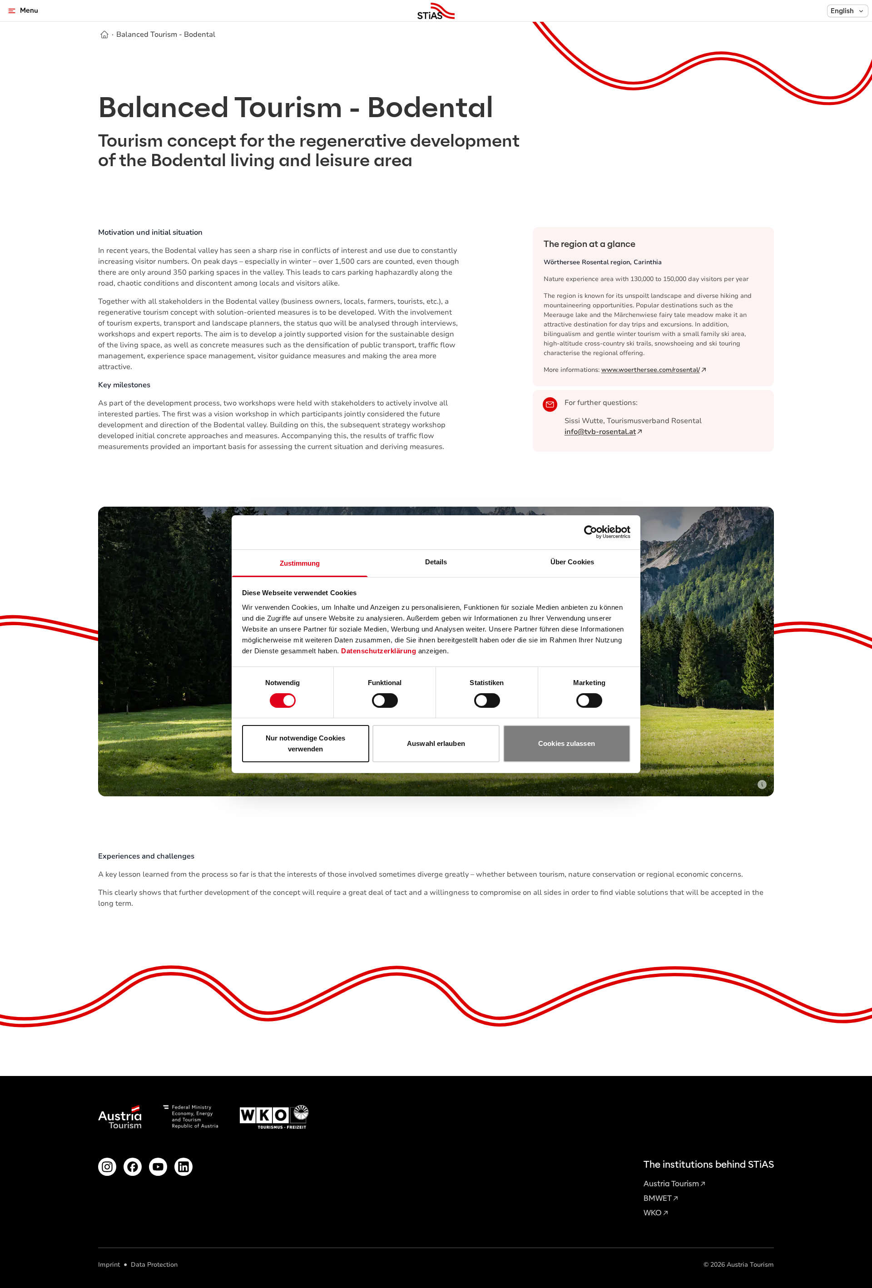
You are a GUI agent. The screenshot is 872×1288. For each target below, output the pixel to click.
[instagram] (107, 1167)
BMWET (658, 1198)
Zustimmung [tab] (300, 563)
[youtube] (158, 1167)
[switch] (385, 700)
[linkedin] (183, 1167)
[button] (847, 11)
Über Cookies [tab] (572, 561)
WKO (653, 1213)
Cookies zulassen (566, 743)
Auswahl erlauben (436, 743)
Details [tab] (436, 561)
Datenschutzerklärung (378, 650)
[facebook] (133, 1167)
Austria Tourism (671, 1184)
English (842, 11)
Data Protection (154, 1264)
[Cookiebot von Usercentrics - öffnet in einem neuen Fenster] (590, 532)
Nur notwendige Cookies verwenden (305, 743)
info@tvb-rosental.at (600, 432)
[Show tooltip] (762, 784)
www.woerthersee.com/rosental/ (650, 369)
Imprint (109, 1264)
